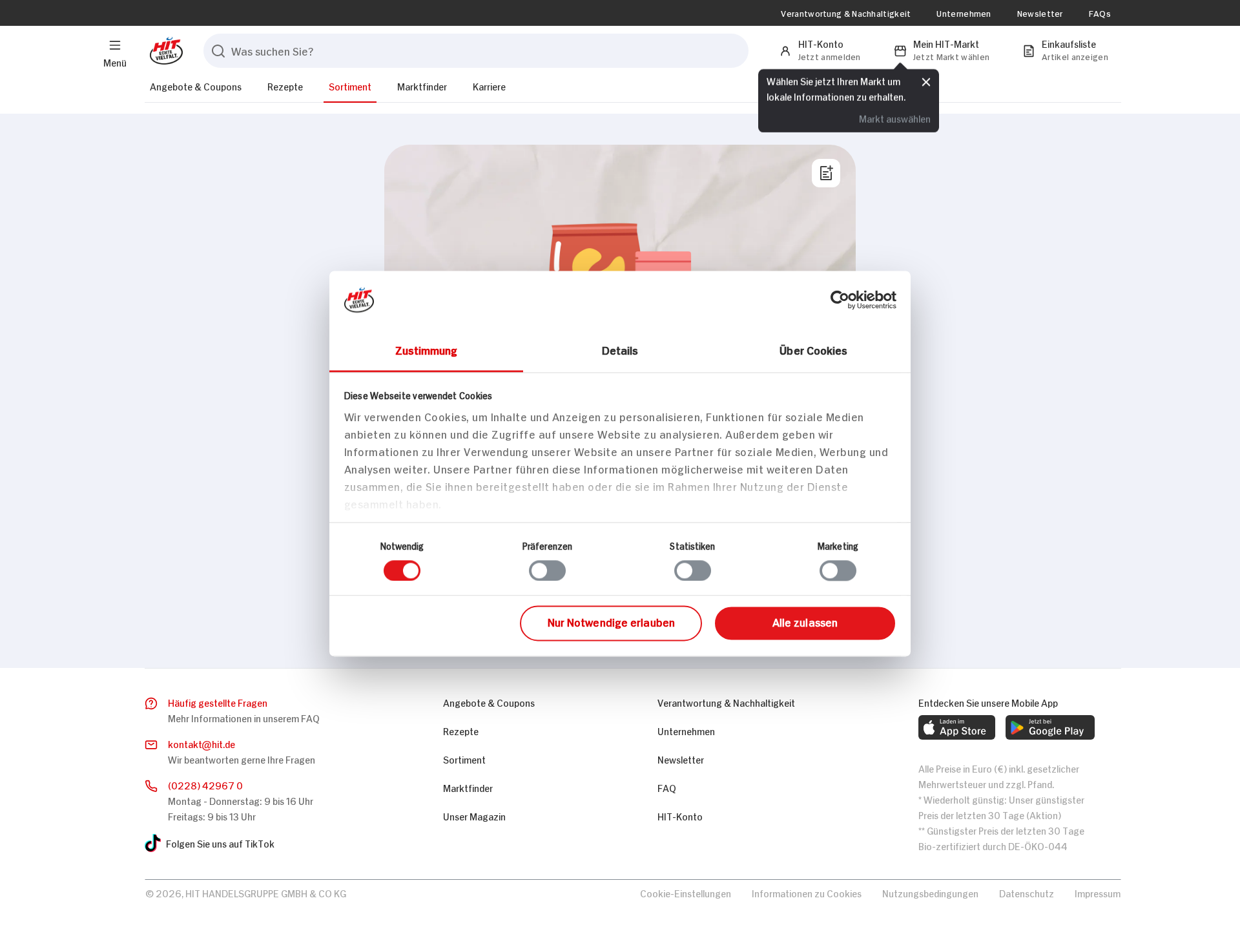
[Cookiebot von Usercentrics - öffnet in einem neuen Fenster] (839, 299)
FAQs (1100, 13)
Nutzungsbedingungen (930, 892)
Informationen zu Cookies (807, 892)
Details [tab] (620, 349)
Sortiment (350, 85)
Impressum (1098, 892)
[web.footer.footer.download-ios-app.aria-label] (956, 727)
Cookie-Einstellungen (685, 892)
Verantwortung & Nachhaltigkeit (846, 13)
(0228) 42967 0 (205, 784)
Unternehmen (963, 13)
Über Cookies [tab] (813, 349)
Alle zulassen (805, 622)
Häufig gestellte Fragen (217, 702)
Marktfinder (422, 85)
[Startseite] (164, 51)
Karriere (489, 85)
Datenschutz (1026, 892)
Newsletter (1040, 13)
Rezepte (285, 85)
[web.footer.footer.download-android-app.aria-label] (1050, 727)
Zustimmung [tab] (426, 349)
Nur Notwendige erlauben (611, 622)
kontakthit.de (201, 743)
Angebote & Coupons (196, 85)
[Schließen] (926, 82)
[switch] (547, 570)
